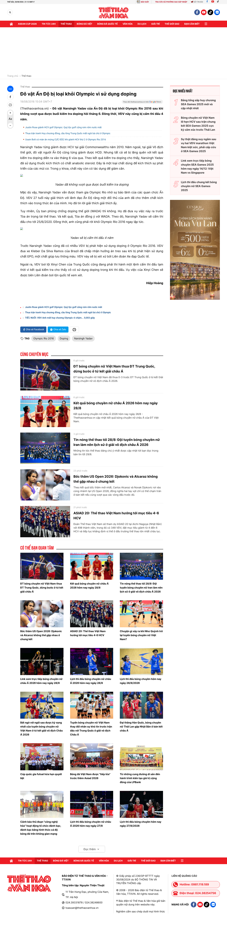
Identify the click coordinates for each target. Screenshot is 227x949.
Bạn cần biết (192, 24)
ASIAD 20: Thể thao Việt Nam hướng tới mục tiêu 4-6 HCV (116, 515)
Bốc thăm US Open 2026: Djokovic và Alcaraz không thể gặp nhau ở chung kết (115, 478)
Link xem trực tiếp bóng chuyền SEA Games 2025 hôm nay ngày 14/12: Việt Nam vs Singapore (197, 166)
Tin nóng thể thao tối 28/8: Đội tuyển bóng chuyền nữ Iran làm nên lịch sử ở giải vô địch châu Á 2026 (116, 442)
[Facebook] (207, 2)
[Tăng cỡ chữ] (10, 112)
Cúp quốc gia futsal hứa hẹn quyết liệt (41, 776)
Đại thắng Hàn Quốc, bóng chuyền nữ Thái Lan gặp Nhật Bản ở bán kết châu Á (141, 726)
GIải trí (155, 24)
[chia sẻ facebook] (10, 97)
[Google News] (142, 103)
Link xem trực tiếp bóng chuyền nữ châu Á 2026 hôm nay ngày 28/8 (41, 681)
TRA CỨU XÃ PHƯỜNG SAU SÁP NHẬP (171, 2)
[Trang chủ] (11, 24)
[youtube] (204, 12)
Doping (64, 338)
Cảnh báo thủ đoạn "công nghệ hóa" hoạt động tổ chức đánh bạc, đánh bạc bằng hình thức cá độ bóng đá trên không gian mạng (40, 827)
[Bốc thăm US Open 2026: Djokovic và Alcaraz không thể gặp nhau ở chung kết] (45, 485)
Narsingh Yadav (83, 338)
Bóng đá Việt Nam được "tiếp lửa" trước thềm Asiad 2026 (90, 776)
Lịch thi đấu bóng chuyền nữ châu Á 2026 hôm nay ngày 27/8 (90, 823)
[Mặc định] (10, 119)
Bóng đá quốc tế (107, 24)
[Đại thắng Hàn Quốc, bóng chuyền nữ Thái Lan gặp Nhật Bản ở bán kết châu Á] (141, 705)
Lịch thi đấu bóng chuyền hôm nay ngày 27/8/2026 (140, 823)
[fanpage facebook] (197, 12)
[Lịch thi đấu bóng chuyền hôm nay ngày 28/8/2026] (141, 661)
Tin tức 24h (49, 24)
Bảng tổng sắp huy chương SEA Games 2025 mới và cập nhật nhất (198, 104)
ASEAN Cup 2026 (27, 24)
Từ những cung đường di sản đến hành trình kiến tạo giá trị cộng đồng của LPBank (140, 778)
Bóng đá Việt (84, 24)
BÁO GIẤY (145, 2)
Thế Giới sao (172, 24)
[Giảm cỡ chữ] (10, 125)
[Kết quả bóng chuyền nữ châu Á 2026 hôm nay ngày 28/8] (45, 411)
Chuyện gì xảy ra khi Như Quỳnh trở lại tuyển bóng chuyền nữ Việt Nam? (141, 635)
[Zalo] (217, 12)
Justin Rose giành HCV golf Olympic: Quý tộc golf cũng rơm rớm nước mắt (63, 127)
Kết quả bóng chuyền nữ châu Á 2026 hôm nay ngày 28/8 (115, 405)
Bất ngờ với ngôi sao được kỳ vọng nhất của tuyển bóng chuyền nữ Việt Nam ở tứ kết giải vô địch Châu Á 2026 (41, 728)
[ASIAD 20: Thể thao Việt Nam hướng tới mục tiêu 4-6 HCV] (45, 521)
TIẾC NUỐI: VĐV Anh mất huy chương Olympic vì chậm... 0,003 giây (60, 318)
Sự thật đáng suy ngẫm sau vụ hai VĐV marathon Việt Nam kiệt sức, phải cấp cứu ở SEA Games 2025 (198, 145)
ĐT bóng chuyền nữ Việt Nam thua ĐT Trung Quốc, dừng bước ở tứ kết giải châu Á (114, 368)
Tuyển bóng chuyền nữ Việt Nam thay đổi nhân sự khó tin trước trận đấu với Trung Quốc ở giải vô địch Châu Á (91, 728)
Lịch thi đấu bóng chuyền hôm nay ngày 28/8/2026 (140, 681)
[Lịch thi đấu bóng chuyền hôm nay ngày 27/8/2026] (141, 804)
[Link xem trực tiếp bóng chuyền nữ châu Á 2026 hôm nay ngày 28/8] (41, 661)
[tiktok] (210, 12)
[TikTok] (219, 2)
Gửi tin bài (198, 2)
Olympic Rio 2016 (43, 338)
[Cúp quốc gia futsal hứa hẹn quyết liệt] (41, 756)
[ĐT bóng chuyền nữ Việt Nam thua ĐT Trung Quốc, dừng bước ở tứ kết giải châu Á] (45, 374)
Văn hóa (128, 24)
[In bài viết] (10, 105)
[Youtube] (212, 2)
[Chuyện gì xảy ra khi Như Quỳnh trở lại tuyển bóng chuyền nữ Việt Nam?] (141, 613)
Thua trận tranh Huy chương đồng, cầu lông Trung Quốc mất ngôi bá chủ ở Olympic (67, 133)
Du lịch (142, 24)
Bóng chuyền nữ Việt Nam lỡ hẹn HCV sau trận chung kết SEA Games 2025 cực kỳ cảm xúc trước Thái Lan (198, 123)
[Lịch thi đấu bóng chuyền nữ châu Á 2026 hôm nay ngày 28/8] (91, 661)
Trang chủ (12, 76)
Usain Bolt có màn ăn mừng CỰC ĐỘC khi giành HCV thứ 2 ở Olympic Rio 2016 (65, 139)
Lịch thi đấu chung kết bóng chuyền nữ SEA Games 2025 (199, 186)
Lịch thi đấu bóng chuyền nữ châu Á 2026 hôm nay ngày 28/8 (90, 681)
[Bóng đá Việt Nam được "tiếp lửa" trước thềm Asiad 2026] (91, 756)
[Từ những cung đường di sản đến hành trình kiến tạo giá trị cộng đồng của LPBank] (141, 756)
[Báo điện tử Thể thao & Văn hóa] (113, 12)
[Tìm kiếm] (10, 12)
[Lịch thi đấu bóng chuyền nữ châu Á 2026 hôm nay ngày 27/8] (91, 804)
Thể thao (66, 24)
